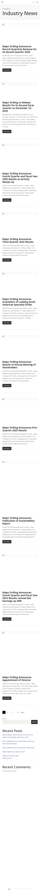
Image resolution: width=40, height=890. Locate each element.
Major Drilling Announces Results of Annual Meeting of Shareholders (19, 364)
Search (4, 719)
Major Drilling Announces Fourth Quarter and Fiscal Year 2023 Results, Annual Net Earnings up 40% (20, 597)
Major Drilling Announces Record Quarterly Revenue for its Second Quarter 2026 (19, 49)
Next (22, 712)
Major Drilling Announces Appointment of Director (16, 678)
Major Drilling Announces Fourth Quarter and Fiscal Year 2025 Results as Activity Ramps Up (20, 178)
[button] (37, 2)
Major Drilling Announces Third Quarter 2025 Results (17, 240)
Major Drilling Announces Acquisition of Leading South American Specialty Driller (18, 301)
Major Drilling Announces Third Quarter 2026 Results (18, 748)
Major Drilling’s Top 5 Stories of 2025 (13, 752)
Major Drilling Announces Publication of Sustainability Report (18, 520)
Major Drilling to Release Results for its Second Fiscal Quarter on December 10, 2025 (18, 107)
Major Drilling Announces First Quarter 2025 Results (19, 429)
